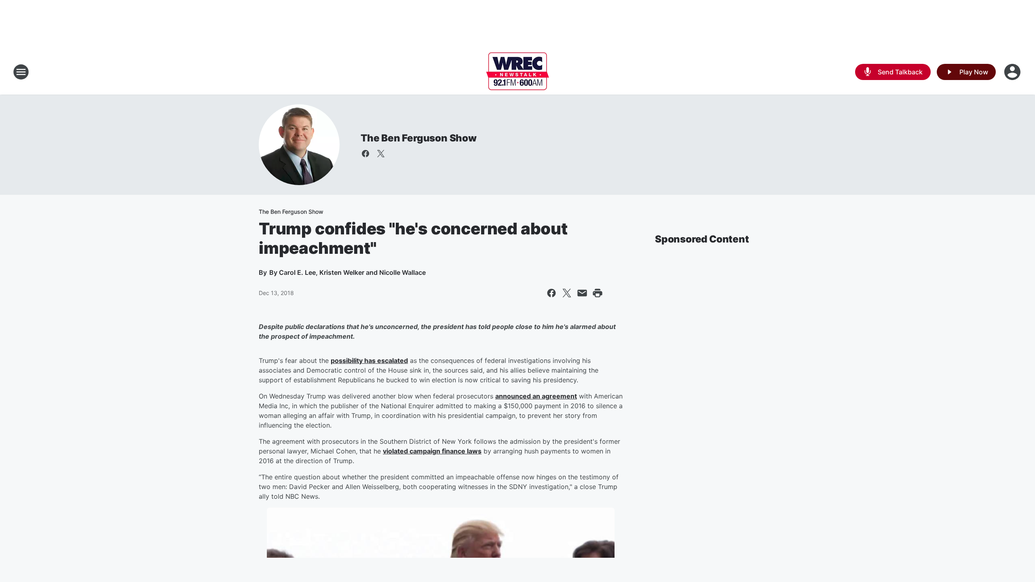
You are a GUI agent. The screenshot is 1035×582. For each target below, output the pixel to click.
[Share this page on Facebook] (551, 293)
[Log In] (1013, 72)
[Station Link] (517, 72)
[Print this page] (597, 293)
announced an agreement (536, 396)
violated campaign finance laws (432, 451)
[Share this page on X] (566, 293)
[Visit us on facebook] (365, 153)
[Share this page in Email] (582, 293)
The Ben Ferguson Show (419, 138)
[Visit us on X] (381, 153)
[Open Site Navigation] (21, 72)
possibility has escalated (369, 360)
